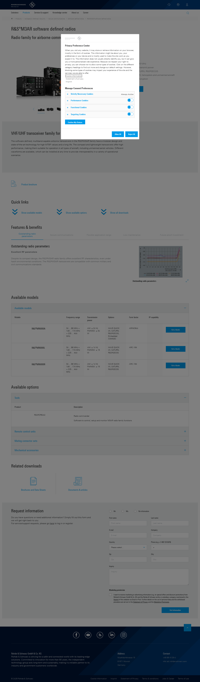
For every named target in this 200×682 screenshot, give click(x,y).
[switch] (130, 100)
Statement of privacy (74, 79)
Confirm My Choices (75, 122)
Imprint (69, 81)
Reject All (131, 134)
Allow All (118, 134)
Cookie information (74, 76)
